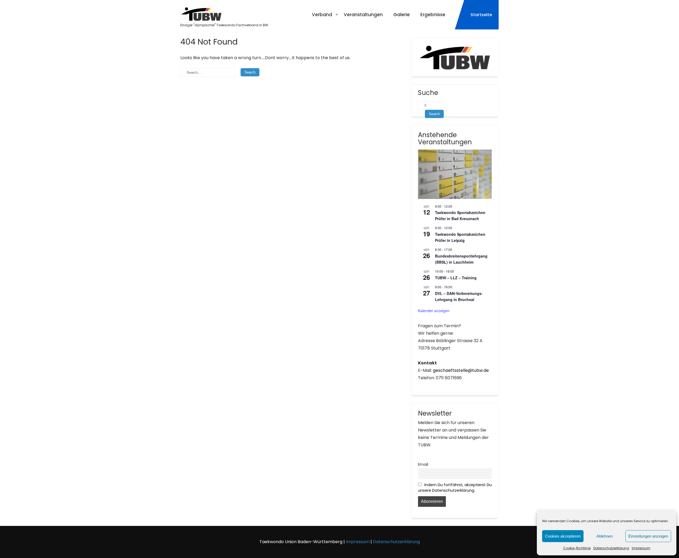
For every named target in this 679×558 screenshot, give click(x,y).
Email (423, 464)
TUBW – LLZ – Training (456, 277)
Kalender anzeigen (434, 310)
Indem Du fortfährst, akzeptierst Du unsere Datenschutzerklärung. (455, 487)
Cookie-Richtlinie (577, 548)
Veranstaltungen (363, 14)
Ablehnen (605, 536)
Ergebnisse (432, 14)
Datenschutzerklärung (611, 548)
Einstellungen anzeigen (648, 536)
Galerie (401, 14)
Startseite (481, 15)
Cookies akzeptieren (563, 536)
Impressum (641, 548)
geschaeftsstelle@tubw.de (461, 370)
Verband (322, 14)
